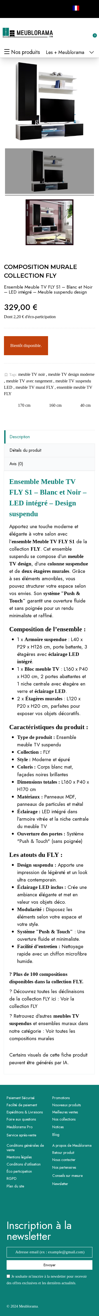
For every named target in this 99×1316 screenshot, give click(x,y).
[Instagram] (21, 8)
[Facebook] (9, 8)
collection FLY (66, 981)
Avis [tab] (16, 464)
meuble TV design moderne (71, 374)
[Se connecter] (75, 32)
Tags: (10, 375)
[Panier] (91, 32)
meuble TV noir (32, 374)
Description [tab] (20, 437)
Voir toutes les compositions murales (42, 1034)
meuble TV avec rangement (29, 381)
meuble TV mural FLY (35, 387)
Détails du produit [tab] (25, 450)
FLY (46, 752)
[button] (66, 32)
